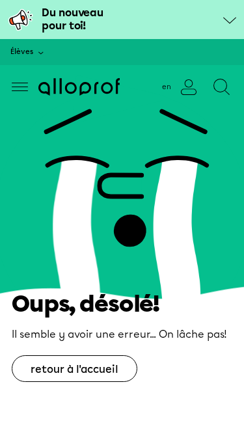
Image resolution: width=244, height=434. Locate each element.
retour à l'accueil (74, 369)
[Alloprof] (79, 86)
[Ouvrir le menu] (19, 86)
